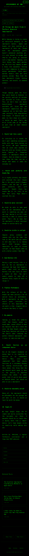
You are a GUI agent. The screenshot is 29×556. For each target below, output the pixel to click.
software (11, 23)
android (5, 20)
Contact (22, 548)
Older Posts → (20, 536)
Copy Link (5, 462)
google (4, 23)
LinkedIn (5, 455)
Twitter (5, 448)
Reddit (4, 458)
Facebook (5, 451)
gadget (21, 20)
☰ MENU (5, 10)
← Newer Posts (8, 536)
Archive (15, 548)
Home (3, 13)
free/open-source (13, 20)
